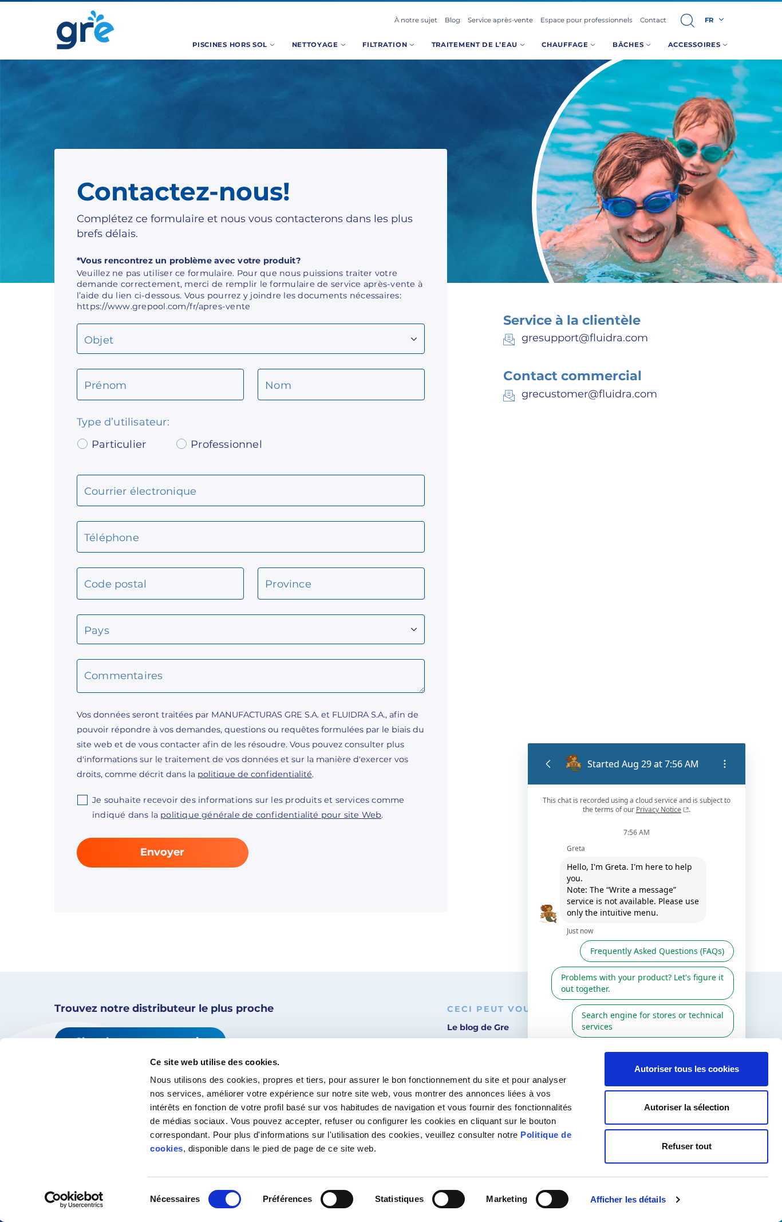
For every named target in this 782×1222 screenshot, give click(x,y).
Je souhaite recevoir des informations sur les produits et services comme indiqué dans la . (248, 807)
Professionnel (226, 444)
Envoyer (162, 852)
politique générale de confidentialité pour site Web (270, 815)
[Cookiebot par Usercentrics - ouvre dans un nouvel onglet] (74, 1199)
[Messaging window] (636, 943)
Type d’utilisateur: (124, 423)
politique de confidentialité (255, 774)
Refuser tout (687, 1146)
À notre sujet (415, 20)
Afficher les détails (628, 1199)
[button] (687, 20)
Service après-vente (500, 20)
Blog (452, 20)
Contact (653, 20)
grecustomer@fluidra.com (589, 394)
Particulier (119, 444)
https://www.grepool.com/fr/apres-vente (164, 306)
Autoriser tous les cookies (686, 1069)
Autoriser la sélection (686, 1107)
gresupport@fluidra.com (585, 338)
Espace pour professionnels (586, 20)
